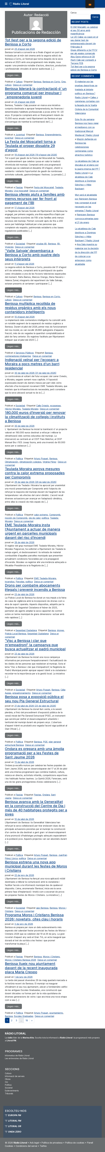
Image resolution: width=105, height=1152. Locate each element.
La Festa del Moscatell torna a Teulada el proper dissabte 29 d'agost (30, 145)
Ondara (46, 794)
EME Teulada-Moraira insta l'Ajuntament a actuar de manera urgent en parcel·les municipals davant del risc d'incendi (32, 531)
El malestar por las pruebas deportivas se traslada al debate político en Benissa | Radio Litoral (86, 89)
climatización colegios (30, 461)
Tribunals (9, 1093)
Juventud (20, 134)
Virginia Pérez (49, 461)
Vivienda (9, 247)
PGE (45, 741)
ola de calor (34, 518)
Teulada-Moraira (30, 409)
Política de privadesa (51, 1142)
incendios (9, 581)
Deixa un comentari (22, 85)
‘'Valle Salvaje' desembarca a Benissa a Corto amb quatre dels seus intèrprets (32, 254)
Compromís (54, 514)
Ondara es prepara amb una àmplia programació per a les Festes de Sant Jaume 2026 (34, 753)
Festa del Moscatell (44, 187)
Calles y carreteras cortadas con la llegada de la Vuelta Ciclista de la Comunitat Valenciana (87, 105)
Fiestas (19, 187)
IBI (58, 243)
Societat (9, 1088)
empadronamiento (21, 693)
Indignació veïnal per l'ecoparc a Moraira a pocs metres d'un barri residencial (32, 364)
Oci (6, 1082)
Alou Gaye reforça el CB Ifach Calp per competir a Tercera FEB (83, 60)
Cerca (73, 12)
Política (19, 458)
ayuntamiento (56, 1012)
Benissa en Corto (51, 81)
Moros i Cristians (51, 956)
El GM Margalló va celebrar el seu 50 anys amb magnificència (84, 30)
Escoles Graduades (23, 1016)
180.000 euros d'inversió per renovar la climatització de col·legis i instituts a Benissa (35, 416)
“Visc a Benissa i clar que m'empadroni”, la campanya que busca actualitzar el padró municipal (35, 644)
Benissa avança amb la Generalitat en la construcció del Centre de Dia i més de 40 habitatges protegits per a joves (36, 808)
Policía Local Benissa (15, 633)
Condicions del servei (26, 1146)
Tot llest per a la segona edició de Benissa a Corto (33, 42)
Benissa (37, 81)
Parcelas (20, 581)
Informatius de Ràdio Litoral (17, 1055)
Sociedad (20, 243)
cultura (8, 85)
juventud (9, 138)
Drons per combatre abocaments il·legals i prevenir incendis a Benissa (35, 587)
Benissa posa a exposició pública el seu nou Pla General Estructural (34, 699)
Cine (63, 81)
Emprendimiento (53, 134)
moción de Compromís (16, 518)
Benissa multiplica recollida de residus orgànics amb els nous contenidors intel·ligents (30, 307)
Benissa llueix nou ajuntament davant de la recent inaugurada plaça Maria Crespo (31, 967)
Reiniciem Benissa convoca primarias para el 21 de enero (86, 218)
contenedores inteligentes (18, 356)
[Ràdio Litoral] (23, 3)
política (45, 518)
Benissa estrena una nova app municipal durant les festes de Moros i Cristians (36, 866)
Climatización (11, 461)
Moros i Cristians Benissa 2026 (20, 960)
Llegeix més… (14, 75)
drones (60, 630)
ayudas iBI (41, 243)
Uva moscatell (21, 190)
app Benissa (42, 908)
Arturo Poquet (41, 458)
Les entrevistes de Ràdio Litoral (19, 1058)
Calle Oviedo (42, 405)
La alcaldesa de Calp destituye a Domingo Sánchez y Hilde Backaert (85, 181)
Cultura (19, 81)
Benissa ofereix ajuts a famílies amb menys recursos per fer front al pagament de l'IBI (35, 198)
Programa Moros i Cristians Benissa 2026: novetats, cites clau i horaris (34, 917)
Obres (8, 1079)
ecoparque (55, 405)
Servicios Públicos (25, 352)
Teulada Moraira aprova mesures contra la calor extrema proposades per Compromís (35, 473)
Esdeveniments (12, 1090)
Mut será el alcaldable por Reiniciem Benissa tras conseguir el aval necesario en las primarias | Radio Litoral (86, 202)
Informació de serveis (14, 1076)
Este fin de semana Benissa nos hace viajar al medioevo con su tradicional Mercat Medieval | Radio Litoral (87, 127)
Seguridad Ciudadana (26, 630)
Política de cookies (74, 1142)
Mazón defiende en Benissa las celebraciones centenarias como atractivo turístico (86, 147)
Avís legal (34, 1142)
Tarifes (43, 1146)
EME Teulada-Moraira (45, 578)
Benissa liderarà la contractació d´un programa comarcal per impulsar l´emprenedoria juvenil (36, 92)
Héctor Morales (13, 409)
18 (27, 1020)
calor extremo (41, 514)
